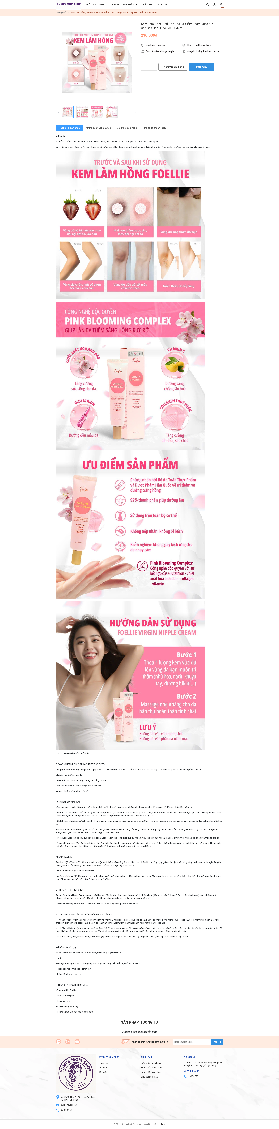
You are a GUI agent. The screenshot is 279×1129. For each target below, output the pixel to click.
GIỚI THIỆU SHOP (95, 4)
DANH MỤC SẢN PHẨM (122, 4)
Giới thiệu (103, 1067)
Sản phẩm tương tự (139, 1022)
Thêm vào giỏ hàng (173, 66)
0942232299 (66, 1110)
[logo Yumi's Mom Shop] (76, 1073)
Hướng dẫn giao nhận (151, 1072)
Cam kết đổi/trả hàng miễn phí (160, 51)
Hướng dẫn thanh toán (151, 1067)
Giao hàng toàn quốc (155, 45)
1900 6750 (193, 1076)
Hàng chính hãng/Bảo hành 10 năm (203, 51)
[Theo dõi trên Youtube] (77, 1041)
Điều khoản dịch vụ (149, 1077)
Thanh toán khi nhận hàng (199, 45)
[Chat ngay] (58, 1041)
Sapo (162, 1124)
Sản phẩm (103, 1072)
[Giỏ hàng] (221, 4)
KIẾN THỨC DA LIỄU (153, 4)
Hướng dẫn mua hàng (151, 1063)
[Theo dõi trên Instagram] (67, 1041)
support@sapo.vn (69, 1105)
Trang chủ (103, 1063)
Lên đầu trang (269, 1127)
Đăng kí (217, 1042)
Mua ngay (201, 66)
